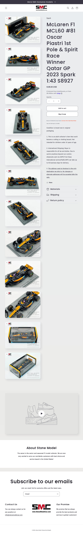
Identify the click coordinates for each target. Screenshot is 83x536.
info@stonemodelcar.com (13, 515)
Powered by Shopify (46, 530)
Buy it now (62, 114)
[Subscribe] (57, 494)
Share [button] (50, 182)
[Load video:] (41, 413)
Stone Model (39, 530)
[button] (6, 8)
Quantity (49, 97)
